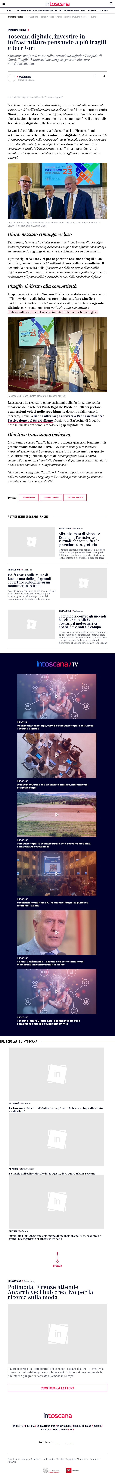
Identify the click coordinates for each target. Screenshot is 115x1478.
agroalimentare (47, 17)
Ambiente (13, 1168)
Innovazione (17, 30)
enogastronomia (32, 10)
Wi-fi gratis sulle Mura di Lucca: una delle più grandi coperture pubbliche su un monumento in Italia (29, 580)
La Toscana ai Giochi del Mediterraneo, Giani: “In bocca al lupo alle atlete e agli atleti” (56, 1110)
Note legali (13, 1459)
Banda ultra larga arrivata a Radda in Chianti (68, 416)
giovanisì (67, 17)
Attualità (14, 1103)
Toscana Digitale (33, 17)
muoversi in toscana (81, 17)
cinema (59, 17)
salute (80, 10)
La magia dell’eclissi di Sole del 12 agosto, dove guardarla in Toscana (52, 1173)
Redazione (25, 76)
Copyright (71, 1459)
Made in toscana (62, 10)
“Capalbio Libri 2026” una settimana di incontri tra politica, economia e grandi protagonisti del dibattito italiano (55, 1237)
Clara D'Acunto (27, 1168)
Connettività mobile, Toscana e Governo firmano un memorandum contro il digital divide (50, 963)
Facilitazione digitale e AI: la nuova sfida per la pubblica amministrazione (52, 904)
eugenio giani (29, 497)
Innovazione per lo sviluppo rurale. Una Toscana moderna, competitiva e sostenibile (54, 845)
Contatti (94, 1459)
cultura (20, 10)
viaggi (94, 10)
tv (98, 10)
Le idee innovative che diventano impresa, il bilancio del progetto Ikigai (52, 786)
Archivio (12, 1462)
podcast (104, 10)
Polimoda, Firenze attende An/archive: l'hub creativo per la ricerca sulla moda (50, 1291)
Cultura (13, 1231)
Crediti (60, 1459)
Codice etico (49, 1459)
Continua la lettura (57, 1388)
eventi (93, 17)
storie (87, 10)
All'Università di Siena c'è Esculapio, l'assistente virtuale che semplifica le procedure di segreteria (79, 539)
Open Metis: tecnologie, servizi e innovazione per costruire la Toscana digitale (55, 727)
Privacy (24, 1459)
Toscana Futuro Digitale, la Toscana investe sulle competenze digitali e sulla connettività (48, 1022)
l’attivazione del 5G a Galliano (30, 420)
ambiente (11, 10)
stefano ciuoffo (51, 497)
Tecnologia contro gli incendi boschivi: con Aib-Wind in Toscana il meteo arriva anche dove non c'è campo (82, 621)
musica (73, 10)
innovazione (47, 10)
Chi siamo (83, 1459)
